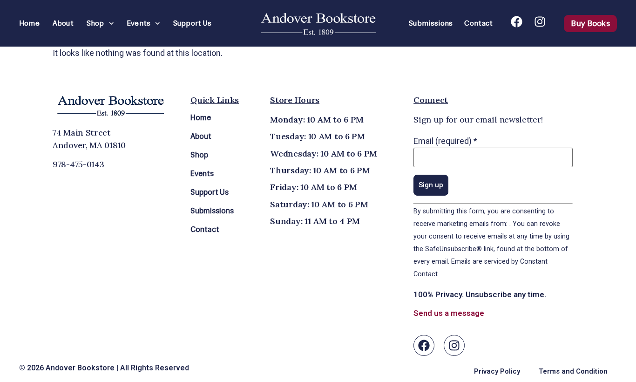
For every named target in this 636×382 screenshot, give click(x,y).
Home (29, 23)
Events (138, 23)
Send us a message (448, 313)
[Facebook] (516, 21)
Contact (478, 23)
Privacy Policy (497, 371)
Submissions (431, 23)
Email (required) (445, 141)
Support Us (192, 23)
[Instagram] (540, 21)
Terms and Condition (573, 371)
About (63, 23)
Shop (95, 23)
